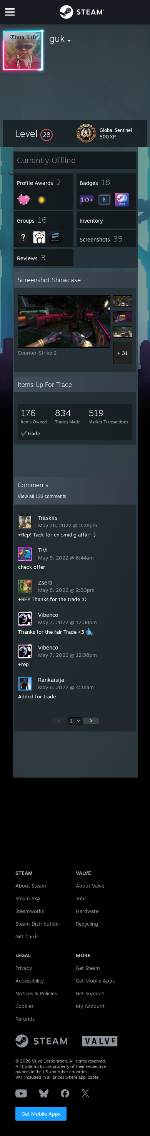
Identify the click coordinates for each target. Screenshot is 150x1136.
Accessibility (29, 981)
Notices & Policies (36, 993)
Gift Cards (26, 936)
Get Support (90, 993)
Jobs (81, 898)
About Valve (90, 886)
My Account (90, 1006)
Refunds (25, 1019)
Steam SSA (27, 898)
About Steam (30, 886)
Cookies (24, 1006)
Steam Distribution (37, 924)
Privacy (23, 968)
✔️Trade (30, 433)
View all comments (42, 496)
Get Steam (88, 968)
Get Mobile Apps (41, 1114)
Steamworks (29, 911)
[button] (34, 133)
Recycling (87, 924)
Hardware (87, 911)
